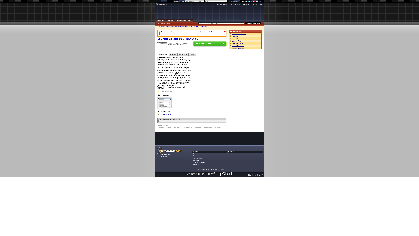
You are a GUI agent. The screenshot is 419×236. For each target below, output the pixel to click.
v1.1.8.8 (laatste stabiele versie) (198, 31)
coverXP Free (236, 41)
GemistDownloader (238, 46)
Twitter (230, 154)
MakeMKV (235, 36)
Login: (183, 1)
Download (203, 43)
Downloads (168, 26)
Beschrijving (163, 54)
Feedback (164, 156)
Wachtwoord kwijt (233, 1)
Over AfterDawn (165, 154)
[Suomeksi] (246, 1)
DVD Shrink (236, 38)
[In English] (243, 1)
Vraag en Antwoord (234, 4)
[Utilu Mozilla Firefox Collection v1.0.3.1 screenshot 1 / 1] (165, 108)
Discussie (252, 4)
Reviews (192, 54)
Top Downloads (197, 158)
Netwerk (175, 26)
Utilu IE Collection (165, 114)
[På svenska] (249, 1)
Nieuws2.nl (259, 4)
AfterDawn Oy (207, 169)
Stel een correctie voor (166, 91)
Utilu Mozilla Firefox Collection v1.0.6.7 (199, 26)
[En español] (257, 1)
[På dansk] (254, 1)
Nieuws (225, 4)
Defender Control (237, 43)
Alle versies (183, 54)
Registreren (177, 1)
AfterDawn (219, 4)
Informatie (173, 54)
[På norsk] (252, 1)
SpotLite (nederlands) (239, 34)
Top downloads (235, 31)
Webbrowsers (183, 26)
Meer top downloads (238, 48)
